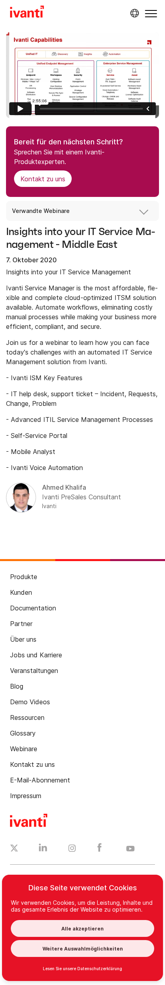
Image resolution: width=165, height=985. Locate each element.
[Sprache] (133, 13)
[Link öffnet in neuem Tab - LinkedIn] (43, 849)
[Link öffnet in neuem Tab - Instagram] (72, 849)
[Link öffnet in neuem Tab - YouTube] (130, 849)
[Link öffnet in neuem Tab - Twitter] (14, 849)
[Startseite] (27, 13)
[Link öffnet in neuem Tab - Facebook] (99, 849)
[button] (151, 13)
